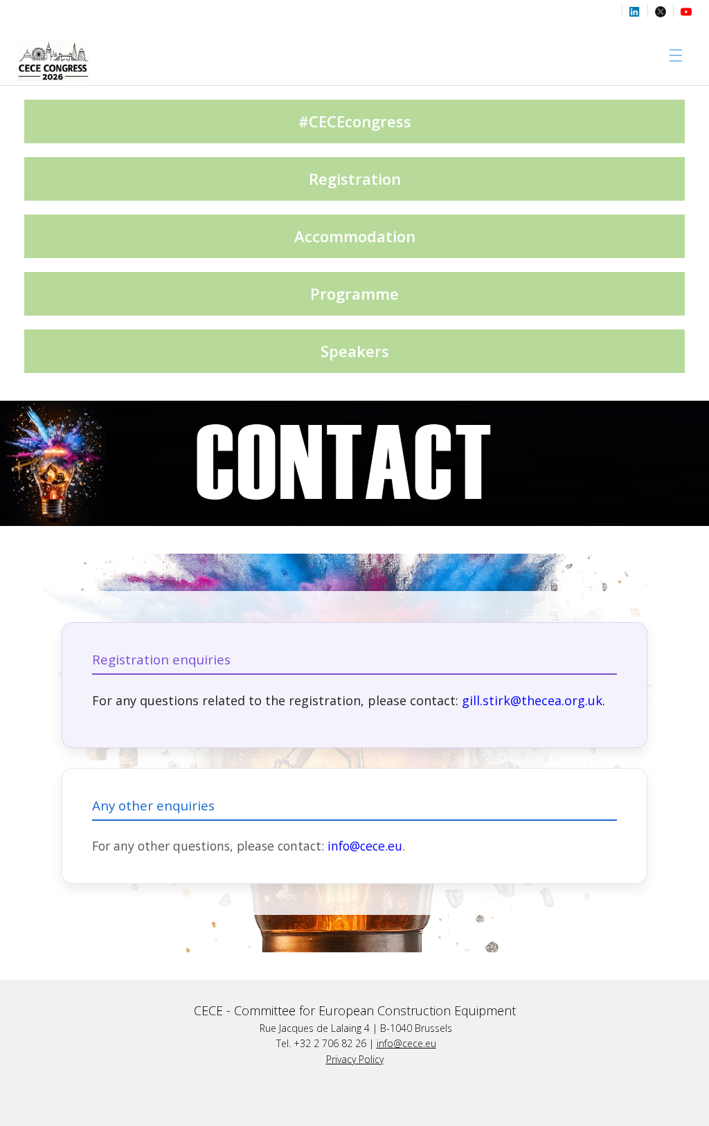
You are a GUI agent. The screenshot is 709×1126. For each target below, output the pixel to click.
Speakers (355, 350)
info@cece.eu (406, 1043)
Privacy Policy (355, 1059)
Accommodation (354, 236)
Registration (355, 178)
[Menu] (673, 55)
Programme (354, 293)
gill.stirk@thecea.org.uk (532, 700)
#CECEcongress (354, 121)
